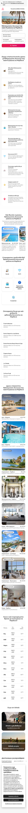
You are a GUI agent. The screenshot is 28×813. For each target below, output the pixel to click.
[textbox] (7, 41)
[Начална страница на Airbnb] (3, 9)
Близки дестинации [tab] (7, 761)
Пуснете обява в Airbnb (17, 9)
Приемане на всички (13, 796)
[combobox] (13, 36)
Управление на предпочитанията (13, 803)
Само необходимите (13, 800)
